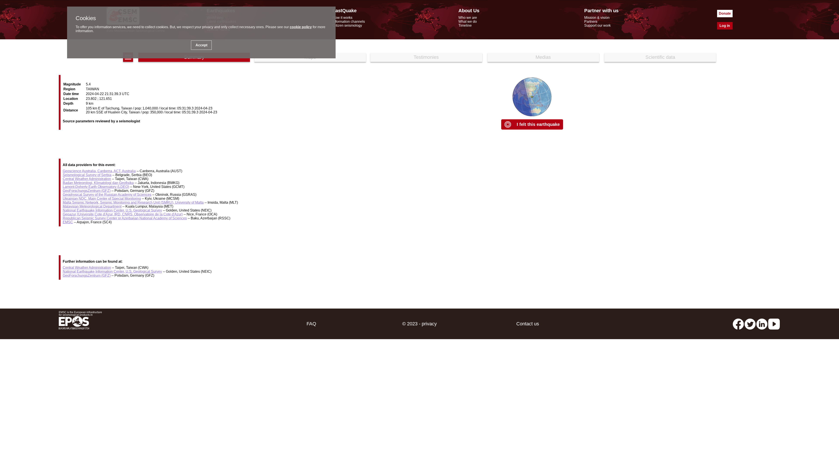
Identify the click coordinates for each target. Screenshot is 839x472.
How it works (342, 17)
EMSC (68, 222)
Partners (590, 21)
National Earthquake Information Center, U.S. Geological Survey (112, 210)
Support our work (597, 25)
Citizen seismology (347, 25)
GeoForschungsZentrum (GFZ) (87, 191)
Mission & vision (597, 17)
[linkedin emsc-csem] (761, 323)
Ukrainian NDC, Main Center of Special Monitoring (102, 198)
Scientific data (660, 57)
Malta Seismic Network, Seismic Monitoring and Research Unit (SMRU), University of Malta (133, 202)
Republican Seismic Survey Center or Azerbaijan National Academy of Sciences (125, 218)
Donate (725, 13)
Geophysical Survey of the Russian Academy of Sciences (107, 194)
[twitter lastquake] (750, 323)
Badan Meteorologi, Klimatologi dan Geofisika (98, 183)
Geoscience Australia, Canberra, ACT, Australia (99, 171)
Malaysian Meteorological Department (92, 206)
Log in (724, 26)
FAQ (311, 323)
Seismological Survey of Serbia (87, 175)
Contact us (527, 323)
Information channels (349, 21)
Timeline (465, 25)
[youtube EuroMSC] (774, 323)
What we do (467, 21)
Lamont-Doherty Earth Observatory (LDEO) (96, 187)
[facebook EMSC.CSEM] (738, 323)
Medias (543, 57)
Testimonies (426, 57)
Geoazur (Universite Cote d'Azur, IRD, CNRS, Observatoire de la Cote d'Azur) (123, 214)
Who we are (467, 17)
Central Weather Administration (87, 179)
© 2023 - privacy (419, 323)
